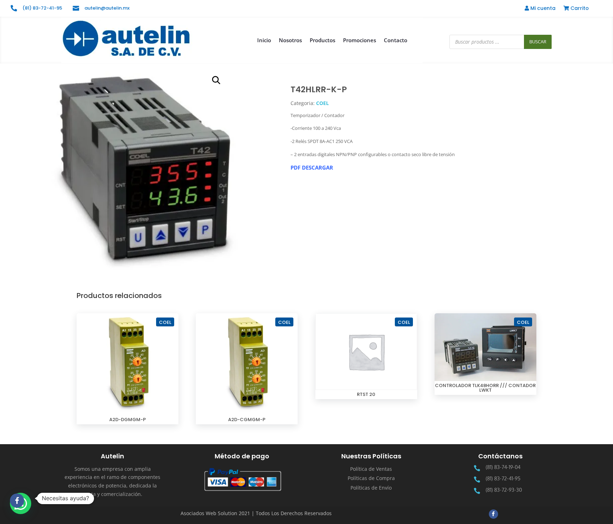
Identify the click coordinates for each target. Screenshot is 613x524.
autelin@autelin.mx (106, 8)
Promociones (359, 40)
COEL (322, 103)
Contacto (395, 40)
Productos (322, 40)
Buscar (537, 41)
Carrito (579, 9)
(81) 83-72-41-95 (42, 8)
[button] (216, 80)
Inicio (264, 40)
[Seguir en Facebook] (493, 514)
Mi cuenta (542, 9)
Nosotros (290, 40)
